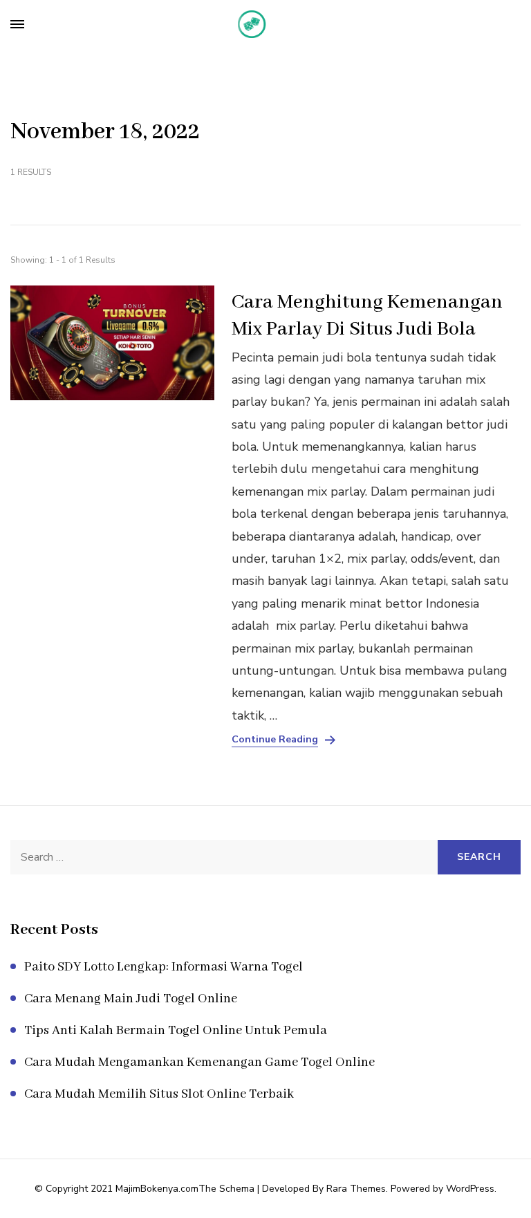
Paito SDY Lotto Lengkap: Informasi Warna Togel (163, 967)
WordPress (470, 1188)
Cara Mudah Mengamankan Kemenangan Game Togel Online (199, 1062)
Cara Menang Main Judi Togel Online (130, 999)
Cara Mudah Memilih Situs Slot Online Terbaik (159, 1094)
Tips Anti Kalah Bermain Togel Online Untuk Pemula (175, 1030)
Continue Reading (275, 739)
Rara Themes (356, 1188)
